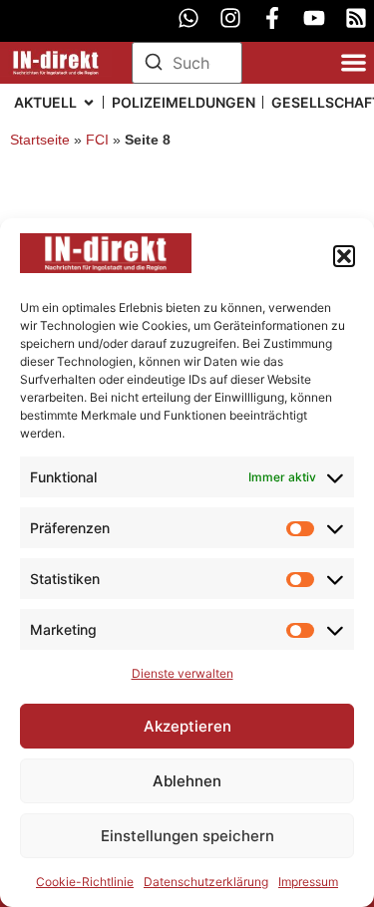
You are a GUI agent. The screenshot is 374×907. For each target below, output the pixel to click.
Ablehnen (187, 780)
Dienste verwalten (182, 673)
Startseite (40, 140)
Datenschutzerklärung (206, 881)
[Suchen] (154, 65)
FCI (97, 140)
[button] (344, 256)
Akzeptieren (187, 726)
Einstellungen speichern (187, 835)
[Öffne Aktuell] (89, 102)
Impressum (308, 881)
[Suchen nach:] (187, 63)
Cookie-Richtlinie (85, 881)
